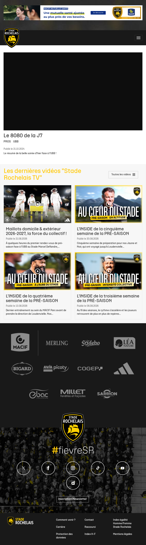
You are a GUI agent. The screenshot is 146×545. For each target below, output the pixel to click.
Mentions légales (122, 534)
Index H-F (90, 534)
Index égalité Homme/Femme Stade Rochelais (122, 523)
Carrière (60, 527)
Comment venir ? (65, 520)
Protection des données (64, 536)
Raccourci (90, 527)
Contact (89, 520)
